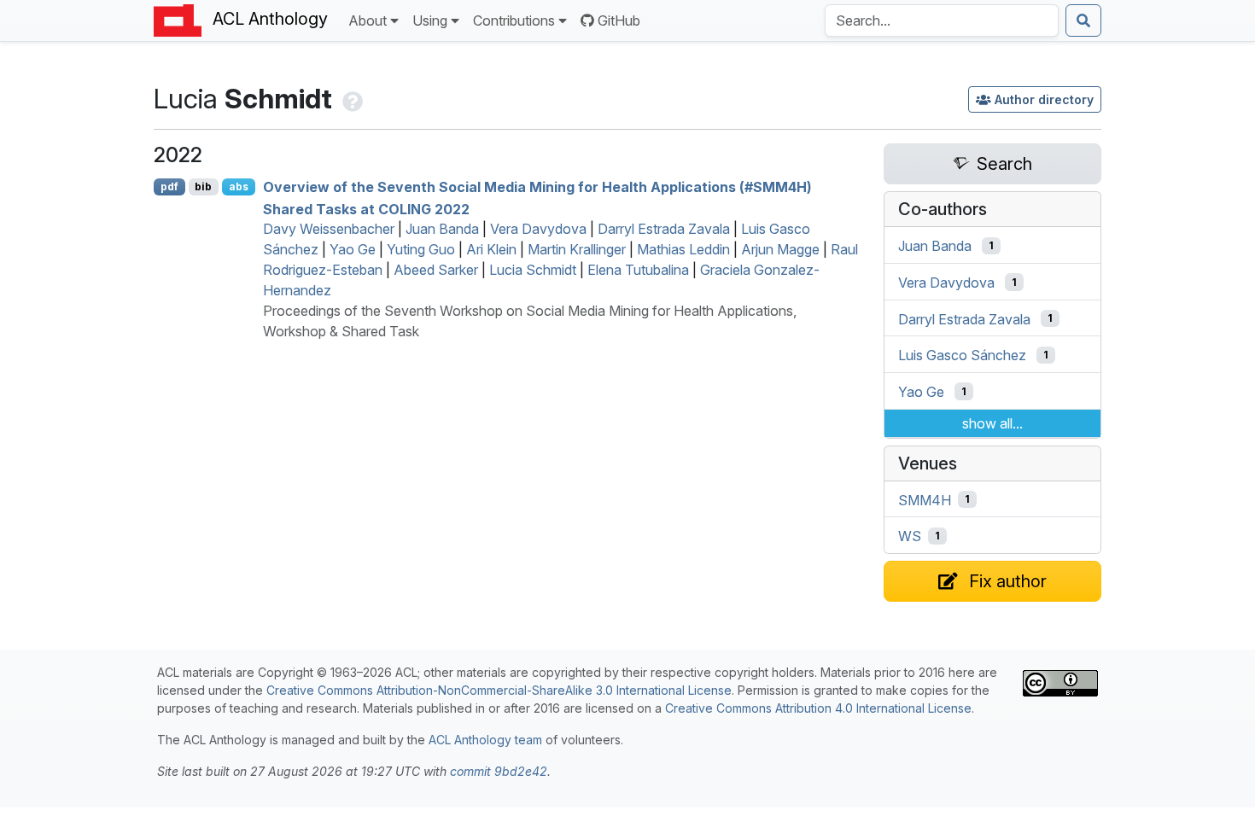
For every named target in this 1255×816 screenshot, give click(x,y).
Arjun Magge (780, 249)
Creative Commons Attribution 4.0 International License (818, 708)
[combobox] (942, 20)
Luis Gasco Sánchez (962, 355)
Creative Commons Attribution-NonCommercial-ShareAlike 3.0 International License (499, 690)
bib (203, 186)
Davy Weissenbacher (328, 228)
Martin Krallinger (577, 249)
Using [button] (429, 20)
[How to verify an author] (351, 98)
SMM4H (924, 499)
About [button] (367, 20)
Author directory (1044, 99)
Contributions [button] (514, 20)
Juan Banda (442, 228)
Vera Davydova (538, 228)
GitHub (619, 20)
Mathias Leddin (683, 249)
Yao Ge (353, 249)
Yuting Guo (421, 249)
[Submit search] (1083, 20)
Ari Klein (491, 249)
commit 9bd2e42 (498, 771)
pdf (169, 186)
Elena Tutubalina (638, 269)
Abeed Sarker (436, 269)
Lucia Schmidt (532, 269)
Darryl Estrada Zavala (664, 228)
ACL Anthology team (485, 739)
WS (909, 536)
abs (238, 186)
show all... (992, 423)
